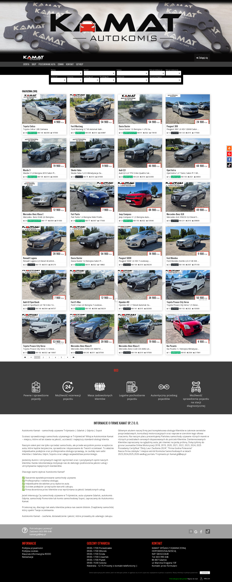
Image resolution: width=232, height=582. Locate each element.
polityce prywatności (191, 573)
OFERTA (26, 64)
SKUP (34, 64)
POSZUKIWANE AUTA (47, 64)
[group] (116, 27)
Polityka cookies (30, 551)
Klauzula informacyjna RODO (36, 553)
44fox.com (207, 579)
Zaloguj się (203, 57)
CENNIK (61, 64)
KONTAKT (70, 64)
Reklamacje (27, 556)
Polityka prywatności (32, 548)
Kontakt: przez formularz (164, 565)
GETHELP (79, 64)
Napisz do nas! (183, 579)
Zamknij (205, 573)
